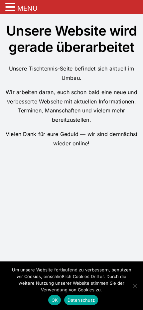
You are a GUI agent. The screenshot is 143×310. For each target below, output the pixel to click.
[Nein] (134, 285)
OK (55, 300)
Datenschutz (81, 300)
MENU (27, 8)
